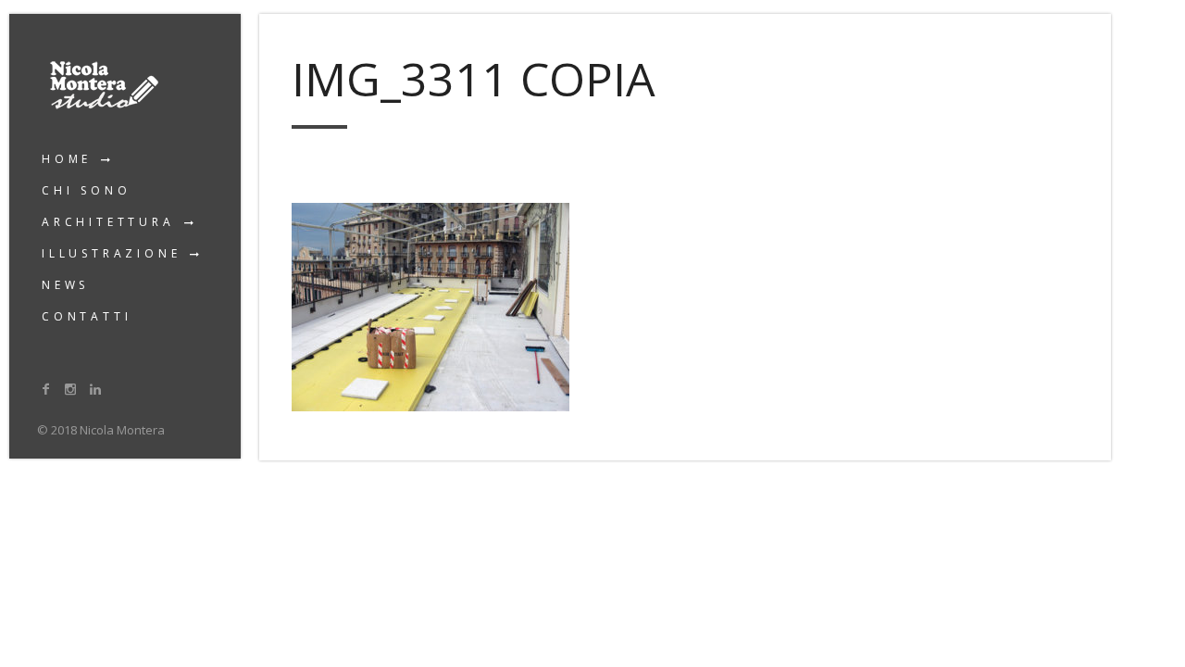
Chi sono (86, 190)
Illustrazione (111, 253)
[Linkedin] (95, 388)
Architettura (108, 222)
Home (67, 159)
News (65, 285)
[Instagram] (71, 388)
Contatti (86, 316)
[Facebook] (46, 388)
